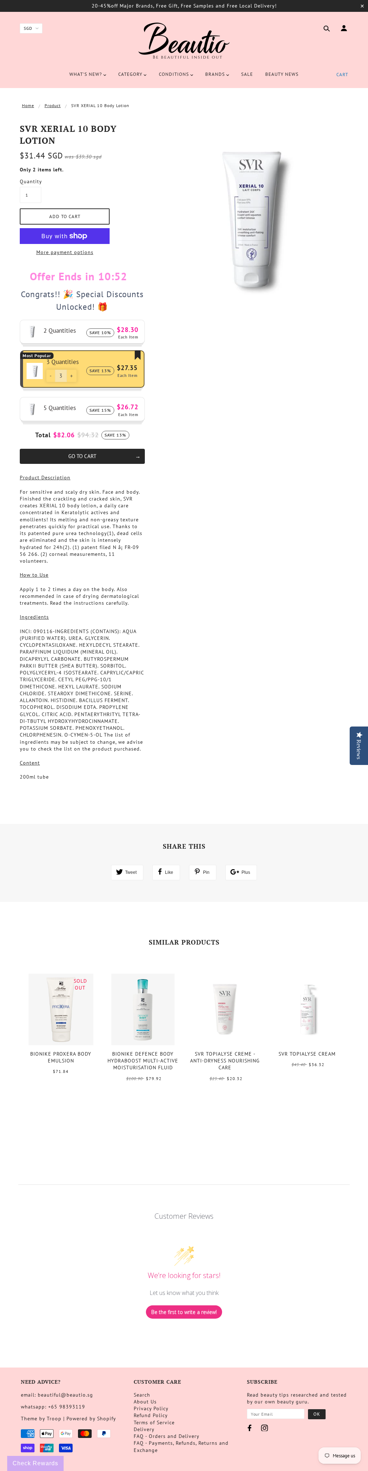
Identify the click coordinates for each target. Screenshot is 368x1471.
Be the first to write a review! (184, 1312)
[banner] (184, 41)
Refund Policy (151, 1415)
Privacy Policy (151, 1408)
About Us (145, 1401)
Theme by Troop (41, 1418)
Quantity (30, 181)
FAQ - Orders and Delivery (166, 1436)
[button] (50, 376)
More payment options (64, 252)
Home (28, 105)
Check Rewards (35, 1463)
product (53, 105)
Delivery (144, 1429)
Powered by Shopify (91, 1418)
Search (142, 1395)
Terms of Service (154, 1422)
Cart (342, 75)
